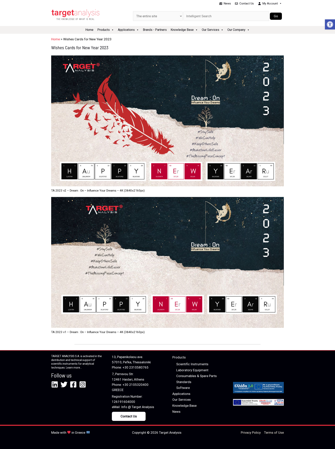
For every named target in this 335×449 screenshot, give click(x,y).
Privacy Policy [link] (251, 432)
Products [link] (103, 30)
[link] (330, 24)
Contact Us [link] (246, 3)
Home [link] (89, 30)
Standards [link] (183, 382)
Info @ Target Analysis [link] (137, 407)
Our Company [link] (236, 30)
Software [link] (183, 388)
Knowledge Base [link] (182, 30)
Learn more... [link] (74, 367)
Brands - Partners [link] (155, 30)
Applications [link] (126, 30)
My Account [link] (270, 3)
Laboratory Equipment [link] (192, 370)
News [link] (227, 3)
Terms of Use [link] (274, 432)
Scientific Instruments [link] (192, 364)
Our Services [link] (210, 30)
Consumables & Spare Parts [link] (196, 376)
